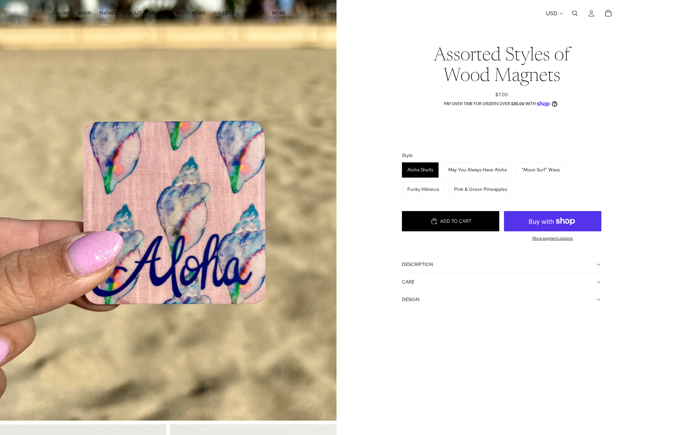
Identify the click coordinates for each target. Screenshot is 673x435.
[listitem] (278, 13)
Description (417, 264)
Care (408, 282)
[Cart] (608, 13)
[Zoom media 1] (168, 210)
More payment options (552, 238)
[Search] (574, 13)
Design (410, 299)
